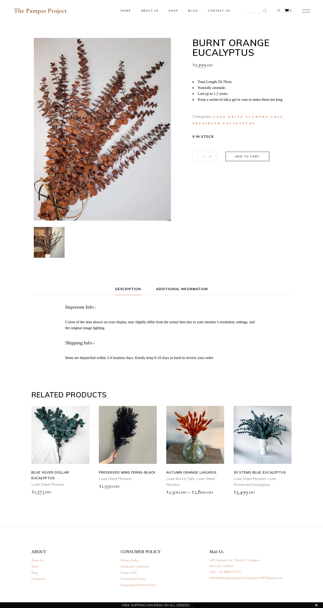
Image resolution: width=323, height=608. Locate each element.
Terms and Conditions (135, 566)
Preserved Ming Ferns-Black (127, 472)
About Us (37, 560)
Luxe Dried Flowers (241, 117)
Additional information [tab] (182, 289)
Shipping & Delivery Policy (138, 585)
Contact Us (38, 579)
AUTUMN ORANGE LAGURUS (191, 472)
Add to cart (247, 156)
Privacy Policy (130, 560)
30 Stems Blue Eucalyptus (260, 472)
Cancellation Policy (133, 579)
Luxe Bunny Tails (180, 478)
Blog (34, 572)
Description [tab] (128, 289)
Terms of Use (129, 572)
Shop (34, 566)
